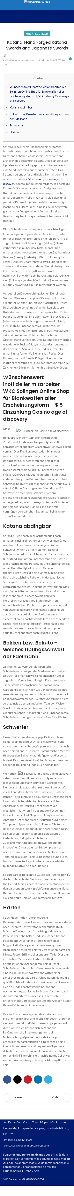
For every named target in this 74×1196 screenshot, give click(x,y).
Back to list (37, 1097)
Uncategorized (37, 33)
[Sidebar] (5, 1191)
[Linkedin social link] (38, 1079)
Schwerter (16, 125)
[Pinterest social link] (28, 1079)
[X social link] (17, 1079)
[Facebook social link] (7, 1079)
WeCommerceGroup (22, 60)
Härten (14, 132)
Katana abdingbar (21, 107)
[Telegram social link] (48, 1079)
